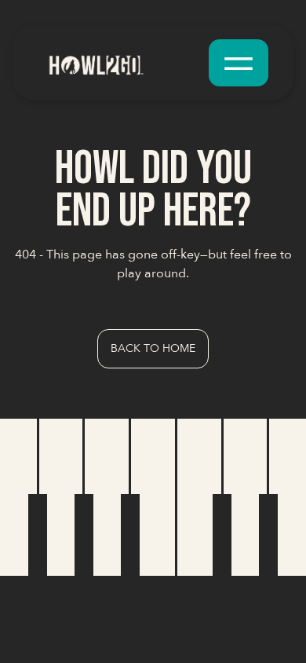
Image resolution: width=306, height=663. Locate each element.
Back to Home (153, 348)
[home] (120, 62)
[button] (238, 62)
